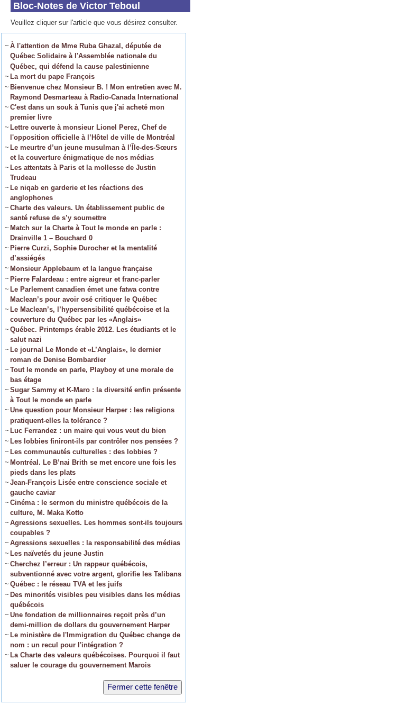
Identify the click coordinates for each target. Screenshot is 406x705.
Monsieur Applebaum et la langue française (81, 269)
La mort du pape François (52, 76)
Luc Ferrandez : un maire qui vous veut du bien (88, 431)
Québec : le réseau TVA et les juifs (66, 584)
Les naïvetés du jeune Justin (57, 553)
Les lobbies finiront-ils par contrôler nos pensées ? (94, 441)
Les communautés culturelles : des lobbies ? (84, 452)
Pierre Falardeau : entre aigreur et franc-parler (85, 279)
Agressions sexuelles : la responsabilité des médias (95, 543)
